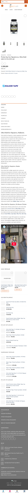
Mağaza (9, 55)
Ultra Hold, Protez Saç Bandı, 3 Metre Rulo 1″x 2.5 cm (21, 286)
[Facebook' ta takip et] (2, 439)
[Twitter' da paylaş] (7, 96)
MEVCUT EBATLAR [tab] (5, 121)
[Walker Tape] (10, 85)
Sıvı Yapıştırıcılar (19, 71)
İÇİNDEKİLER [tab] (4, 112)
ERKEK (6, 9)
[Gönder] (25, 1)
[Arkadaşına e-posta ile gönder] (9, 96)
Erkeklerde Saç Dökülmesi (11, 458)
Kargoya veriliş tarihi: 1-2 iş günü (11, 73)
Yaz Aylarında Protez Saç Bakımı (12, 462)
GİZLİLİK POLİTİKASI (6, 413)
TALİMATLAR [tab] (4, 115)
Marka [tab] (2, 107)
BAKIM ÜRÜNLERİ (18, 9)
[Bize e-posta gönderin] (9, 439)
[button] (2, 6)
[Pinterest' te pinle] (12, 96)
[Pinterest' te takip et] (12, 439)
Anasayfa (3, 55)
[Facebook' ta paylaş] (5, 96)
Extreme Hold (10, 208)
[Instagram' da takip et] (5, 439)
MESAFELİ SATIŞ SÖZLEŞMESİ (8, 419)
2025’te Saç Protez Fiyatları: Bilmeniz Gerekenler (13, 448)
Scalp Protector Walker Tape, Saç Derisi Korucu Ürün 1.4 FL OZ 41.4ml (7, 286)
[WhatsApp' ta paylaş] (2, 96)
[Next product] (2, 64)
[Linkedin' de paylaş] (14, 96)
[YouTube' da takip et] (14, 439)
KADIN (11, 9)
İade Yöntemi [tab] (4, 123)
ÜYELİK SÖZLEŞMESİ (6, 416)
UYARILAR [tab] (3, 118)
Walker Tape (24, 71)
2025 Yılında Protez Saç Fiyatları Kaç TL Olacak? (14, 454)
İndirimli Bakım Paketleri (10, 71)
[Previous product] (5, 64)
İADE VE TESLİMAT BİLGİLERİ (8, 423)
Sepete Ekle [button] (18, 289)
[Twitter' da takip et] (7, 439)
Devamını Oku (10, 436)
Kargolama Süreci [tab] (5, 126)
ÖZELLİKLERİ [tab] (4, 110)
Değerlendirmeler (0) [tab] (6, 129)
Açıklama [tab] (3, 104)
